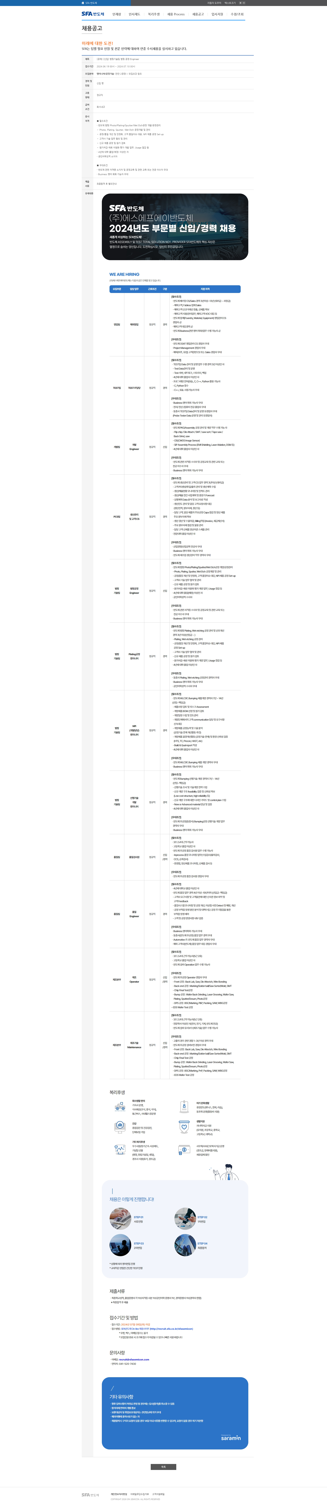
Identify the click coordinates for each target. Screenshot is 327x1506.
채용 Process (176, 14)
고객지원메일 (158, 1494)
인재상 (116, 14)
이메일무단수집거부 (139, 1494)
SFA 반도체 (91, 3)
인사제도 (134, 14)
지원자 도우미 (214, 3)
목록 (163, 1467)
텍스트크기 (230, 3)
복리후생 (154, 14)
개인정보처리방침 (119, 1494)
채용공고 (198, 14)
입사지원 (217, 14)
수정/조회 (237, 14)
